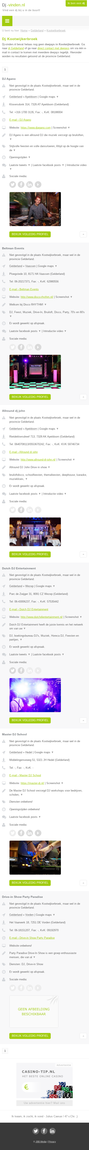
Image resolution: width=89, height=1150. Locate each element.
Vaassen (30, 266)
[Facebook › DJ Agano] (21, 184)
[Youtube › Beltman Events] (38, 347)
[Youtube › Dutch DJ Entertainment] (38, 670)
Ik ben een (76, 3)
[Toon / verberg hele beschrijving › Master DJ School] (48, 793)
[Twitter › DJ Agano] (12, 184)
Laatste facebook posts (48, 165)
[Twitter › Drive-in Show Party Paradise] (12, 988)
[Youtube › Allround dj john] (38, 510)
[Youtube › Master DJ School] (38, 833)
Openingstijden (20, 157)
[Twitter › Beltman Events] (12, 347)
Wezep (29, 586)
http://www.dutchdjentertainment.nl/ (42, 617)
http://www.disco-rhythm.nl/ (37, 296)
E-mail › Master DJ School (25, 775)
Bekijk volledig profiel (30, 234)
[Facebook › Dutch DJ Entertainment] (21, 670)
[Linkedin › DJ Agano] (29, 184)
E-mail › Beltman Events (24, 289)
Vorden (29, 914)
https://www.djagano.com (36, 127)
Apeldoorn (31, 96)
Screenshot (61, 127)
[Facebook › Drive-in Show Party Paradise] (21, 988)
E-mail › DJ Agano (20, 119)
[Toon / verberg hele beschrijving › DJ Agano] (48, 137)
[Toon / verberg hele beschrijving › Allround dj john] (48, 467)
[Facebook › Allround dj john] (21, 510)
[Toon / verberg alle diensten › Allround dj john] (48, 477)
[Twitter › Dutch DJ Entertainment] (12, 670)
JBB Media (41, 1141)
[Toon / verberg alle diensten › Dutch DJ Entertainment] (48, 638)
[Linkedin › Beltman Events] (29, 347)
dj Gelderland (16, 48)
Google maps (49, 96)
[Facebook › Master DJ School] (21, 833)
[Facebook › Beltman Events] (21, 347)
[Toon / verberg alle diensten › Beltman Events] (48, 314)
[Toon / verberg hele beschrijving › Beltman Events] (48, 305)
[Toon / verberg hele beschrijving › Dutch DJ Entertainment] (48, 627)
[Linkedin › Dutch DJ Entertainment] (29, 670)
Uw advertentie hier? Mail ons (44, 1103)
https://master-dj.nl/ (32, 783)
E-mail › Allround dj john (23, 452)
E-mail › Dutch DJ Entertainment (28, 609)
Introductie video (55, 331)
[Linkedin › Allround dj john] (29, 510)
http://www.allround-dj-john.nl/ (38, 459)
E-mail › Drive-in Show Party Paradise (32, 937)
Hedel (28, 752)
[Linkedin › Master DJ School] (29, 833)
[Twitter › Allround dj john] (12, 510)
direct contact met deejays (53, 48)
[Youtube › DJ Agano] (38, 184)
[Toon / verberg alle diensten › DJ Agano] (48, 148)
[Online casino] (44, 1064)
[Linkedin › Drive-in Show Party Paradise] (29, 988)
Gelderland (15, 96)
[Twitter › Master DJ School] (12, 833)
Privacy (52, 1141)
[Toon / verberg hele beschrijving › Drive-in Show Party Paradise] (48, 955)
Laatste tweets (19, 165)
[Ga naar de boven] (83, 234)
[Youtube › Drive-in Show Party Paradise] (38, 988)
